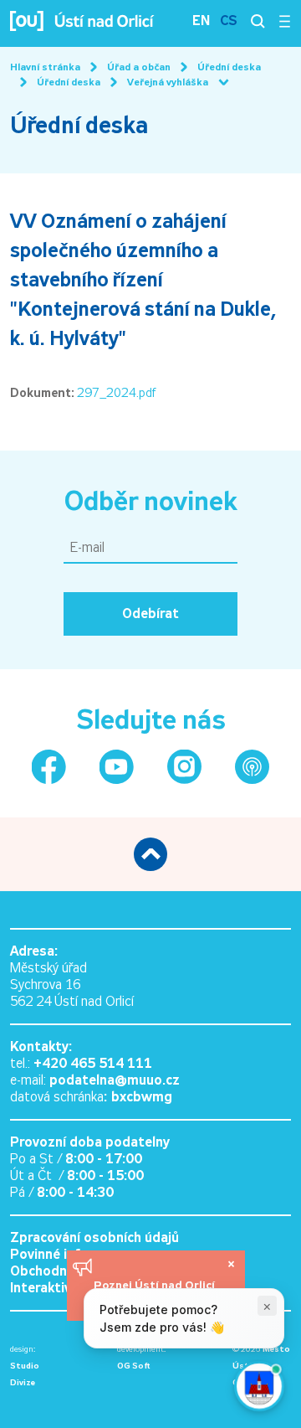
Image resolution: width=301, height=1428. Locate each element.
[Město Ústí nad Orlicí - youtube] (116, 767)
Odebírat (150, 613)
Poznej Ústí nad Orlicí (156, 1284)
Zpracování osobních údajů (94, 1237)
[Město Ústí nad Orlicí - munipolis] (252, 767)
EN (201, 20)
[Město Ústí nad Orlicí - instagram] (184, 767)
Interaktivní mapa (65, 1288)
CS (228, 20)
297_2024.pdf (116, 393)
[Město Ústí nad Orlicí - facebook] (49, 767)
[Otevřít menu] (284, 21)
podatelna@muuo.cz (114, 1080)
